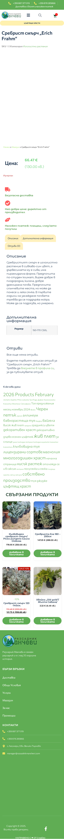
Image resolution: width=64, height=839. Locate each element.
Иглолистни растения (35, 46)
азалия (19, 416)
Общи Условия (11, 685)
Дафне (40, 400)
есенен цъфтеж (22, 436)
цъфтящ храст (17, 486)
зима (15, 442)
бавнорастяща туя (19, 420)
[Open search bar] (40, 15)
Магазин (16, 147)
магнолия (51, 451)
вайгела (49, 420)
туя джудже (39, 480)
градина (27, 425)
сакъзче (18, 475)
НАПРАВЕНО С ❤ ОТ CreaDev (30, 838)
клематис (54, 442)
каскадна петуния (25, 442)
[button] (28, 15)
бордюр (39, 421)
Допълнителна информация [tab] (38, 238)
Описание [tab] (13, 238)
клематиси (8, 447)
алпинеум (30, 415)
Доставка (8, 677)
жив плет (44, 436)
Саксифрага (26, 404)
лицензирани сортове (23, 451)
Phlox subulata (23, 400)
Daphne (14, 400)
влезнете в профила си (37, 368)
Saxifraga (33, 400)
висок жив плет (13, 425)
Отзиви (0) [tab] (14, 245)
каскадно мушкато (41, 442)
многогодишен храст (24, 457)
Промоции (8, 715)
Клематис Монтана (11, 404)
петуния (20, 469)
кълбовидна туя (26, 446)
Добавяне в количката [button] (16, 553)
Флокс (33, 410)
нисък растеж (29, 463)
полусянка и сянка (35, 468)
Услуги (6, 692)
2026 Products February (28, 394)
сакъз (12, 475)
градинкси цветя (43, 425)
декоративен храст (19, 429)
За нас (6, 707)
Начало (6, 147)
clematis (6, 400)
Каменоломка (49, 400)
